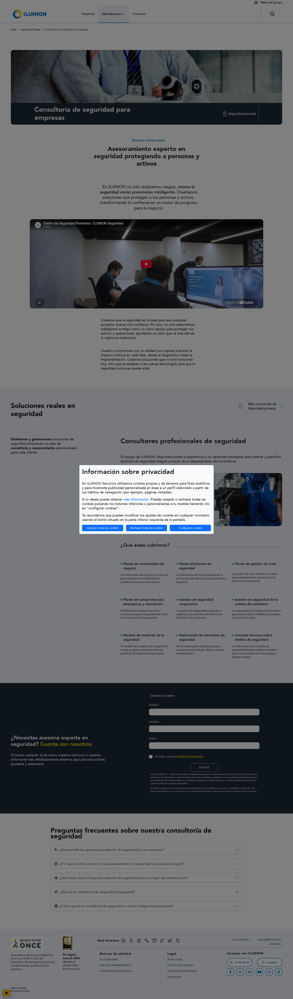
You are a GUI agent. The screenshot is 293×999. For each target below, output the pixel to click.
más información (136, 499)
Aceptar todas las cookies (102, 528)
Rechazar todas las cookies (146, 528)
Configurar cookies (190, 528)
